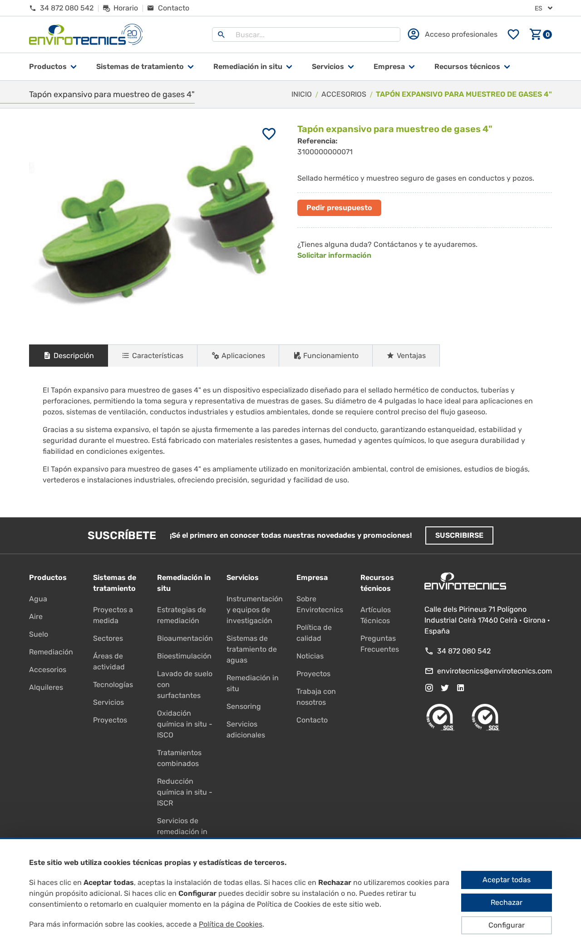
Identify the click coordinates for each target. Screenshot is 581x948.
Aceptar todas (507, 879)
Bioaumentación (185, 638)
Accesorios (47, 669)
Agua (38, 598)
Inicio (301, 94)
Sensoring (243, 706)
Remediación (51, 652)
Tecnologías (113, 684)
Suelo (38, 634)
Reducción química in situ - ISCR (184, 792)
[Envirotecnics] (86, 35)
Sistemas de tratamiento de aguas (251, 649)
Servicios (328, 66)
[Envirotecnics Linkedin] (460, 688)
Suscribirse (459, 535)
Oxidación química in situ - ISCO (184, 724)
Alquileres (46, 687)
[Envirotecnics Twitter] (444, 688)
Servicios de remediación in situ (182, 831)
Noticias (310, 656)
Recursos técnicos (467, 66)
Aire (36, 616)
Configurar (506, 925)
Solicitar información (334, 255)
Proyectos (110, 720)
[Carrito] (540, 34)
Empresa (389, 66)
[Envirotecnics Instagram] (428, 688)
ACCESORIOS (343, 94)
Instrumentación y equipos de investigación (254, 609)
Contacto (312, 720)
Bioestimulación (184, 656)
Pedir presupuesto (339, 207)
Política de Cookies (230, 924)
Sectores (108, 638)
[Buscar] (221, 34)
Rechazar (506, 902)
